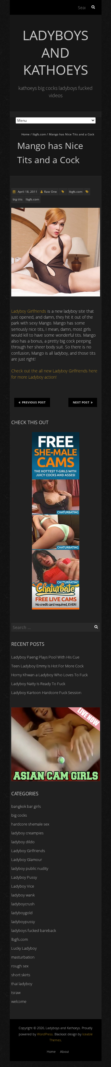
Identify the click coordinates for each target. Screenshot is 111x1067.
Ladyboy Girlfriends (29, 311)
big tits (17, 199)
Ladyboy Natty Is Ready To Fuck (38, 683)
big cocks (19, 815)
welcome (18, 1001)
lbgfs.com (39, 134)
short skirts (20, 974)
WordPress (45, 1034)
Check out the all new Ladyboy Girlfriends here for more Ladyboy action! (54, 374)
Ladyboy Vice (22, 886)
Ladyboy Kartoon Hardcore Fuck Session (46, 692)
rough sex (19, 966)
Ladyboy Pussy (24, 877)
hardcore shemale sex (30, 824)
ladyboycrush (23, 904)
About (64, 1051)
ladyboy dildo (23, 841)
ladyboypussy (23, 921)
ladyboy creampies (27, 833)
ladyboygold (22, 912)
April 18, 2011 (27, 191)
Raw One (50, 191)
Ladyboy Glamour (26, 859)
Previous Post (34, 402)
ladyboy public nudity (29, 868)
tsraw (15, 992)
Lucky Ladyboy (24, 948)
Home (25, 134)
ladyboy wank (23, 895)
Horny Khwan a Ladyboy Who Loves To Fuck (49, 674)
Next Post (81, 402)
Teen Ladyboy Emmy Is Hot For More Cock (47, 666)
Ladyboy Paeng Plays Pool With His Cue (45, 657)
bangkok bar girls (26, 806)
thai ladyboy (21, 983)
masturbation (23, 957)
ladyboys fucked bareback (33, 930)
